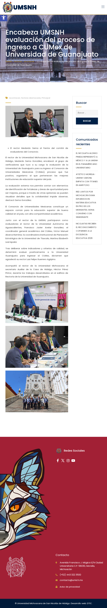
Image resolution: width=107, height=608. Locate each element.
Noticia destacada (31, 97)
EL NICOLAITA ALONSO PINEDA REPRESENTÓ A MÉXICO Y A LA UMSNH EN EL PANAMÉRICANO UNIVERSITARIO (87, 160)
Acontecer (14, 97)
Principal (46, 97)
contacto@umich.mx (71, 580)
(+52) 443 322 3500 (70, 574)
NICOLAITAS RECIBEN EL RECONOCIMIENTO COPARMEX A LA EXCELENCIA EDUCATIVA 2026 (86, 231)
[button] (3, 17)
